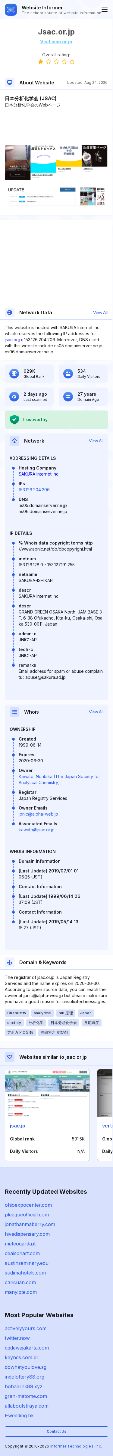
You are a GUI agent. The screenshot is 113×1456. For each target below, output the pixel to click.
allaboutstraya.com (27, 1406)
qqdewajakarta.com (27, 1348)
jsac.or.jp (13, 339)
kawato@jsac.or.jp (37, 829)
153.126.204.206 (34, 489)
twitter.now (17, 1338)
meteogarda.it (20, 1244)
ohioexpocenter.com (28, 1205)
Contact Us (56, 1431)
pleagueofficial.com (27, 1215)
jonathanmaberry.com (30, 1224)
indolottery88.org (24, 1377)
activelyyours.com (25, 1328)
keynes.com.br (22, 1357)
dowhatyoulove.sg (25, 1367)
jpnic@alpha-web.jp (38, 813)
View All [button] (100, 312)
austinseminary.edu (27, 1263)
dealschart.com (22, 1253)
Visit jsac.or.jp (56, 41)
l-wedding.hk (19, 1415)
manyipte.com (21, 1292)
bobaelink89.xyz (23, 1386)
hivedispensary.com (27, 1234)
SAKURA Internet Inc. (39, 473)
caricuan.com (20, 1282)
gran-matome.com (26, 1396)
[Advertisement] (56, 126)
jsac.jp (17, 1126)
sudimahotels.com (25, 1273)
